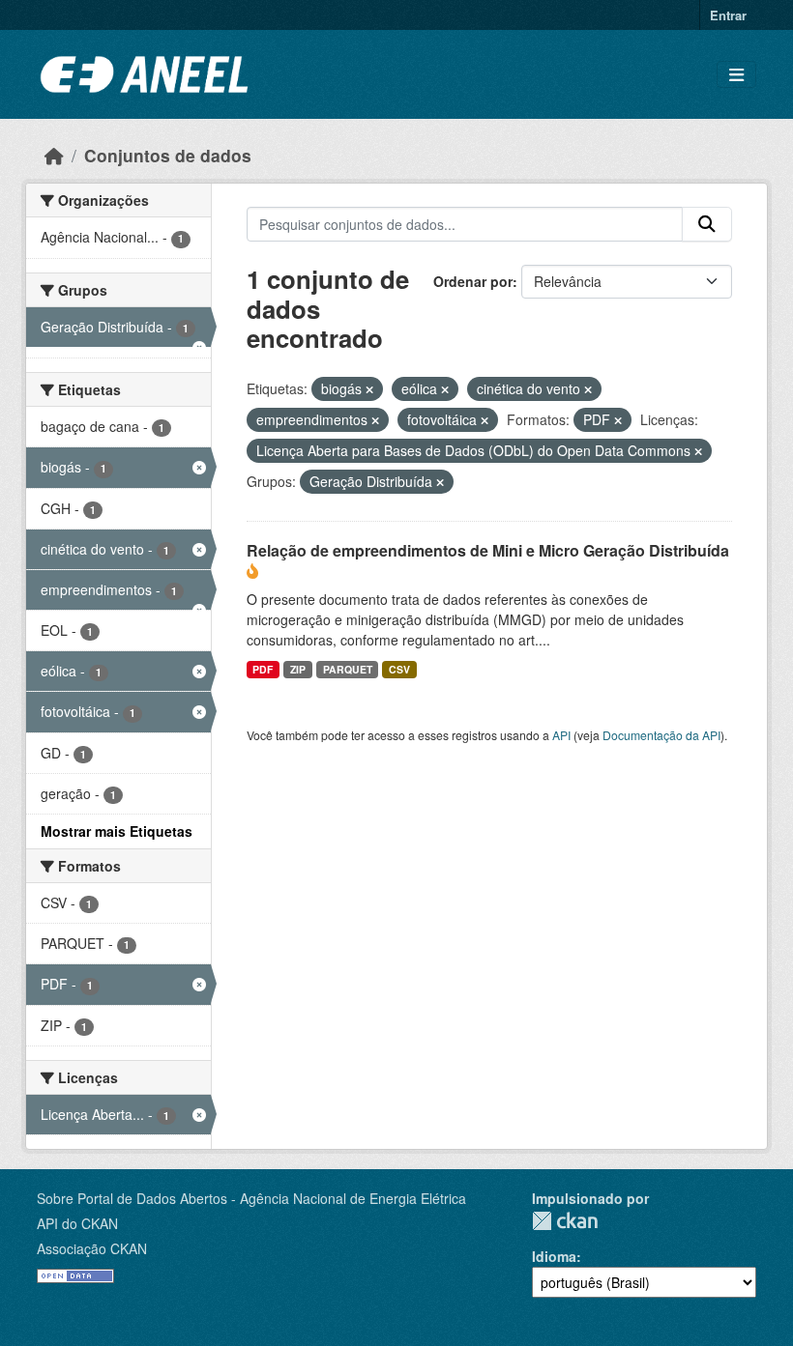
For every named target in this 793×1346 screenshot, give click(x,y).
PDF (262, 669)
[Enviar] (707, 224)
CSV (399, 669)
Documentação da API (661, 735)
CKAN (565, 1221)
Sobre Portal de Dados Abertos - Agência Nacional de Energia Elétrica (251, 1198)
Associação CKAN (92, 1248)
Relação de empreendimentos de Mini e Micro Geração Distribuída (488, 550)
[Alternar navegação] (736, 75)
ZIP (298, 669)
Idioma (554, 1256)
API (561, 735)
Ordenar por (473, 281)
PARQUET (347, 669)
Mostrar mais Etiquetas (116, 831)
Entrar (728, 15)
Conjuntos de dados (167, 155)
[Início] (54, 155)
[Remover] (369, 389)
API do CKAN (77, 1223)
